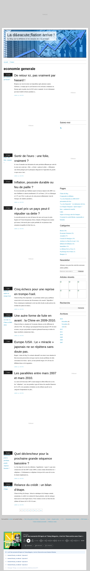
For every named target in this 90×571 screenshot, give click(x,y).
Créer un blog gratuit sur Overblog (31, 519)
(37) (64, 236)
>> (41, 510)
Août (63, 327)
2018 (61, 319)
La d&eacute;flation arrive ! (31, 35)
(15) (64, 246)
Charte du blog (64, 193)
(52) (67, 233)
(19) (67, 238)
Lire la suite (19, 95)
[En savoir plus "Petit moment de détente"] (82, 285)
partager (39, 545)
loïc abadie (10, 519)
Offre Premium (84, 519)
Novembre (64, 324)
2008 (61, 340)
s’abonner (29, 545)
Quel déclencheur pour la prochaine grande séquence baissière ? (33, 458)
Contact (12, 62)
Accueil (6, 62)
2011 (61, 332)
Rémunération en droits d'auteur (72, 519)
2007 (61, 342)
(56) (63, 230)
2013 (61, 329)
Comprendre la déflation (66, 196)
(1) (63, 254)
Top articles (42, 519)
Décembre (64, 321)
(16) (69, 241)
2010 (61, 334)
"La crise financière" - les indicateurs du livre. (72, 204)
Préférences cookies (52, 521)
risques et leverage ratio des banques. (70, 214)
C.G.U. (62, 519)
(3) (67, 249)
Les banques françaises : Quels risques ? (71, 206)
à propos (49, 545)
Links (61, 212)
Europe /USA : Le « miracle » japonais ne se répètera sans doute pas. (34, 346)
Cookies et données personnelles (39, 521)
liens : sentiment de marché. (67, 209)
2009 (61, 337)
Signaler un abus (55, 519)
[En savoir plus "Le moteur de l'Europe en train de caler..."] (82, 294)
